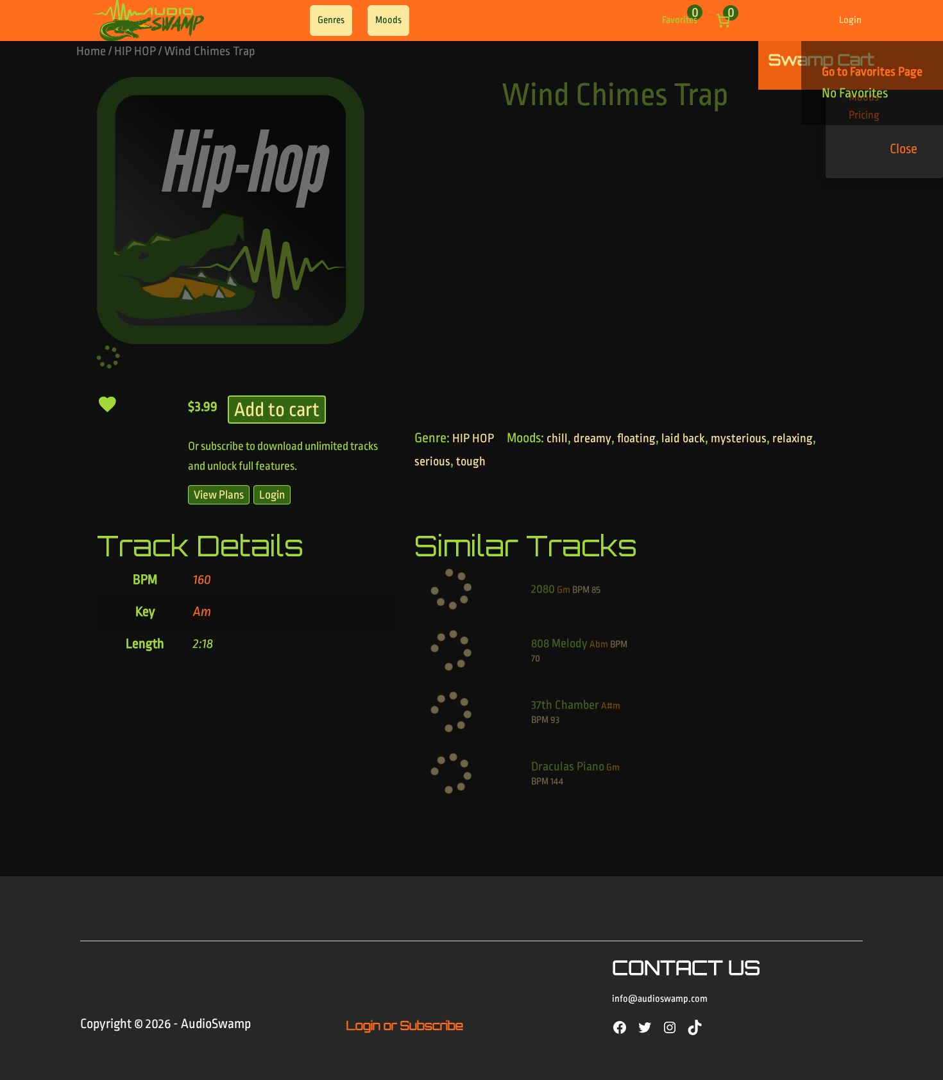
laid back (683, 438)
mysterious (739, 438)
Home (91, 51)
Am (202, 611)
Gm (563, 590)
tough (471, 461)
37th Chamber (565, 705)
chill (557, 438)
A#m (610, 706)
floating (636, 438)
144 (556, 781)
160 (202, 579)
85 (595, 590)
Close (903, 148)
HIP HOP (135, 51)
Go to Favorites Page (872, 72)
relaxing (792, 438)
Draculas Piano (567, 767)
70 (535, 658)
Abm (599, 644)
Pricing (535, 20)
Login (850, 20)
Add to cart (276, 409)
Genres (331, 20)
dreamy (592, 438)
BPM (581, 590)
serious (432, 461)
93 (554, 720)
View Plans (219, 494)
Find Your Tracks (464, 20)
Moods (388, 20)
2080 (543, 589)
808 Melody (559, 643)
